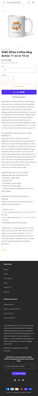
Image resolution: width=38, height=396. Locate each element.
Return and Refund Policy (12, 309)
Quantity (4, 75)
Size (3, 66)
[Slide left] (15, 46)
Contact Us (7, 287)
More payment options (19, 97)
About (6, 274)
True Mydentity (15, 392)
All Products (8, 278)
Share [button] (5, 250)
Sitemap (6, 292)
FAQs (5, 283)
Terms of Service (9, 318)
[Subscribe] (32, 366)
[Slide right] (23, 46)
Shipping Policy (9, 304)
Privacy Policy (8, 313)
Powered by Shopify (25, 392)
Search (6, 269)
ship (5, 62)
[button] (4, 2)
